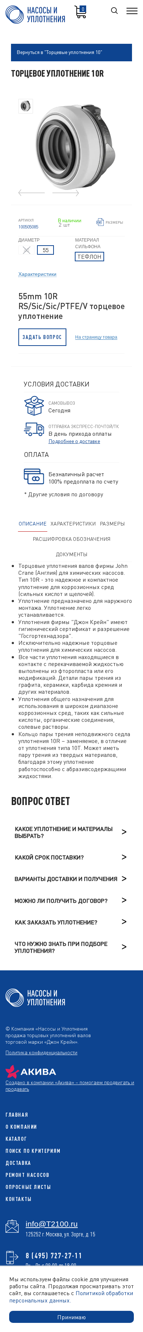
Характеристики (37, 273)
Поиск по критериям (33, 1151)
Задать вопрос (42, 337)
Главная (17, 1115)
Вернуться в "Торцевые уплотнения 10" (59, 52)
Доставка (18, 1163)
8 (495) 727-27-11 (54, 1255)
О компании (21, 1127)
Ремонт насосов (27, 1175)
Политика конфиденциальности (41, 1052)
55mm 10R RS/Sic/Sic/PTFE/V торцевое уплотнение (71, 306)
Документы (71, 554)
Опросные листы (28, 1187)
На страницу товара (96, 337)
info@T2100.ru (52, 1224)
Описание (33, 523)
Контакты (19, 1199)
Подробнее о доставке (74, 441)
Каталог (16, 1139)
